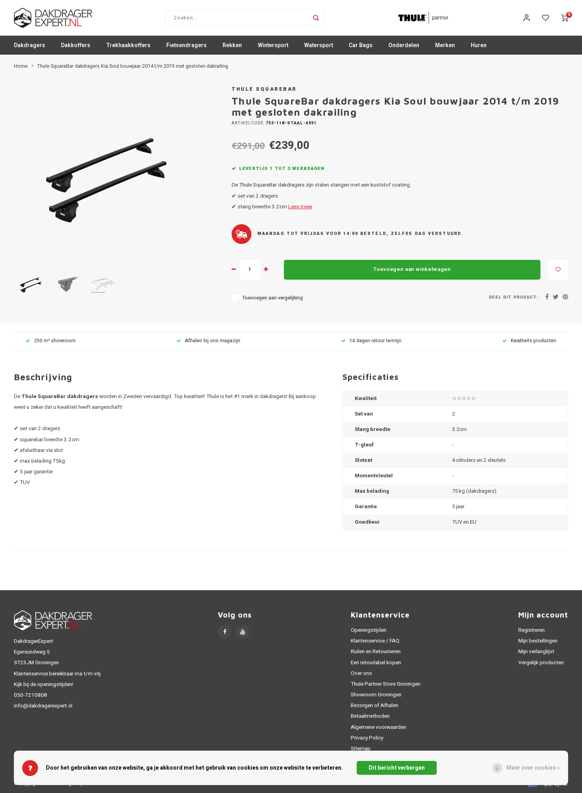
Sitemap (361, 749)
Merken (445, 45)
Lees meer (300, 207)
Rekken (232, 45)
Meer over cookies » (533, 768)
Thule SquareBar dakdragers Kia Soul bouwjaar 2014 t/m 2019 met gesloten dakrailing (132, 66)
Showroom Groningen (376, 695)
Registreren (531, 630)
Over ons (361, 673)
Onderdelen (403, 45)
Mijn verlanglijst (536, 652)
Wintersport (273, 45)
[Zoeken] (316, 18)
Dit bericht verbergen (397, 768)
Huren (479, 45)
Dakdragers (29, 45)
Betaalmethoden (370, 716)
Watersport (318, 45)
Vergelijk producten (541, 663)
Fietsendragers (186, 45)
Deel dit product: (513, 297)
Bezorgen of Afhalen (374, 705)
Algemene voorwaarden (378, 727)
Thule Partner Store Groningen (385, 684)
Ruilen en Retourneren (376, 652)
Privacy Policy (367, 738)
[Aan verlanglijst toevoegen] (558, 270)
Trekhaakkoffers (128, 45)
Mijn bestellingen (537, 641)
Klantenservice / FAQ (375, 641)
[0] (564, 18)
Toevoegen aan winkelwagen (412, 269)
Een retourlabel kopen (376, 663)
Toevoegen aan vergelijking (272, 297)
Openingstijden (368, 630)
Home (21, 66)
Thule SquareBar (264, 89)
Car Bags (361, 45)
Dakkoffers (75, 45)
